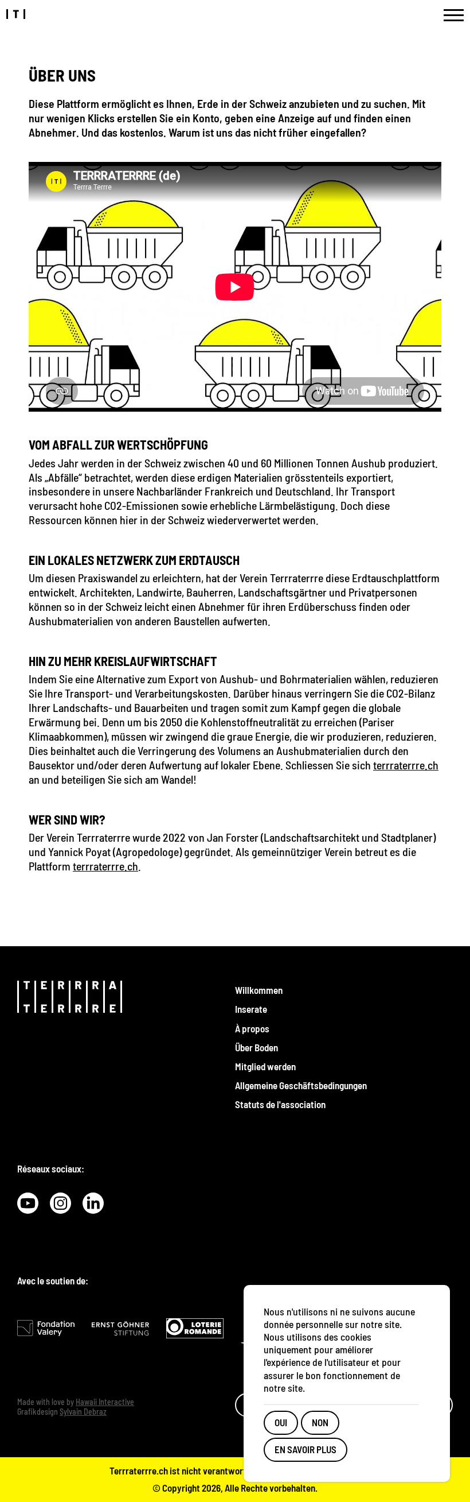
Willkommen (259, 990)
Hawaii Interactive (105, 1402)
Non (320, 1422)
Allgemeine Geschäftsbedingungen (301, 1085)
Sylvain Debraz (83, 1411)
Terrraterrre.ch (138, 1470)
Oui (281, 1422)
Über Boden (256, 1047)
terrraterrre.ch (405, 765)
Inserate (251, 1009)
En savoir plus (305, 1449)
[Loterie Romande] (195, 1328)
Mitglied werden (265, 1066)
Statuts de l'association (280, 1104)
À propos (252, 1028)
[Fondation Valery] (46, 1327)
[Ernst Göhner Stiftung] (120, 1328)
